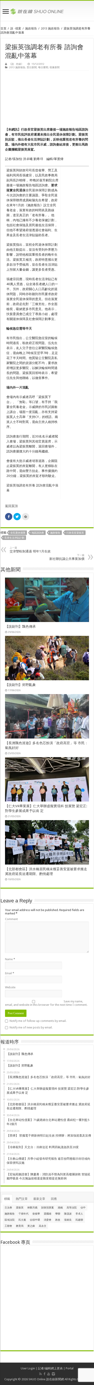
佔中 (83, 1207)
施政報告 (31, 28)
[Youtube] (48, 1374)
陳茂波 (68, 1213)
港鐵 (60, 1207)
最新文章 (39, 1198)
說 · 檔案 (15, 28)
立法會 (8, 1207)
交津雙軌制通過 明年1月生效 (30, 549)
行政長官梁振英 (75, 532)
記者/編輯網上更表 (50, 1368)
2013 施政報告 (50, 28)
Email (9, 973)
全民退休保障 (17, 532)
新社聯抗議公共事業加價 (66, 557)
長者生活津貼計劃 (14, 537)
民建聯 (79, 1219)
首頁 (3, 28)
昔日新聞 (32, 67)
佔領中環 (35, 1219)
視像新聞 (55, 67)
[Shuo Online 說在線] (47, 10)
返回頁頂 (11, 506)
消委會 (47, 1219)
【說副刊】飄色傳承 (20, 626)
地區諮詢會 (37, 532)
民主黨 (22, 1219)
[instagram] (53, 1374)
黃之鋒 (31, 1226)
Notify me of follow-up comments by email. (38, 1021)
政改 (57, 1219)
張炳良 (68, 1219)
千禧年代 (23, 1213)
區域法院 (10, 1219)
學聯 (57, 1213)
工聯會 (8, 1226)
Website (10, 987)
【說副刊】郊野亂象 (20, 685)
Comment (11, 919)
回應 (54, 1198)
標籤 (7, 1198)
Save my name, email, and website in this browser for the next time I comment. (46, 1003)
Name (10, 959)
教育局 (20, 1226)
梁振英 (20, 1207)
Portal (69, 1368)
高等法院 (72, 1207)
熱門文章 (22, 1198)
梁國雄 (47, 1213)
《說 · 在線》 (16, 64)
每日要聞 (43, 67)
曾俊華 (36, 1213)
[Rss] (40, 1374)
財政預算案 (47, 1207)
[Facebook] (44, 1374)
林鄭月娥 (32, 1207)
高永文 (42, 1226)
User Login (28, 1368)
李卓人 (79, 1213)
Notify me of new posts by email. (31, 1027)
